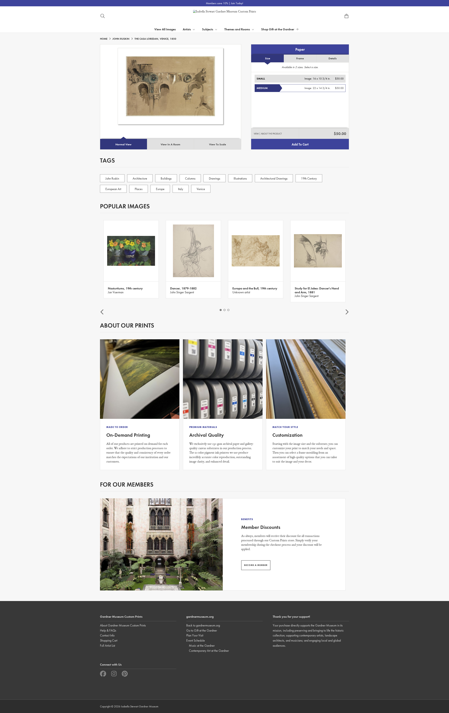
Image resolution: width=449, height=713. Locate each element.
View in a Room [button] (170, 144)
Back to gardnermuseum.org (203, 625)
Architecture (140, 178)
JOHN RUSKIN (120, 39)
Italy (180, 189)
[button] (300, 78)
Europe (160, 189)
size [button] (267, 58)
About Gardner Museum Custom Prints (123, 625)
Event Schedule (195, 640)
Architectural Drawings (273, 178)
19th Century (309, 178)
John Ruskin (112, 178)
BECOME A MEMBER (255, 565)
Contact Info (107, 635)
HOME (103, 39)
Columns (190, 178)
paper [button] (300, 49)
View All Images (165, 29)
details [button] (333, 58)
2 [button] (224, 310)
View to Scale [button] (217, 144)
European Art (113, 189)
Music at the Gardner (202, 645)
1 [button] (221, 310)
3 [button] (228, 310)
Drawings (214, 178)
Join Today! (237, 3)
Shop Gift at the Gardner (277, 29)
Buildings (166, 178)
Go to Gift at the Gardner (201, 630)
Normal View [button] (123, 144)
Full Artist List (107, 645)
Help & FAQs (108, 630)
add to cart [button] (300, 144)
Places (138, 189)
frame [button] (300, 58)
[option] (131, 259)
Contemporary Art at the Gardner (209, 651)
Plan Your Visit (194, 635)
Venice (201, 189)
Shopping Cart (108, 640)
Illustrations (240, 178)
